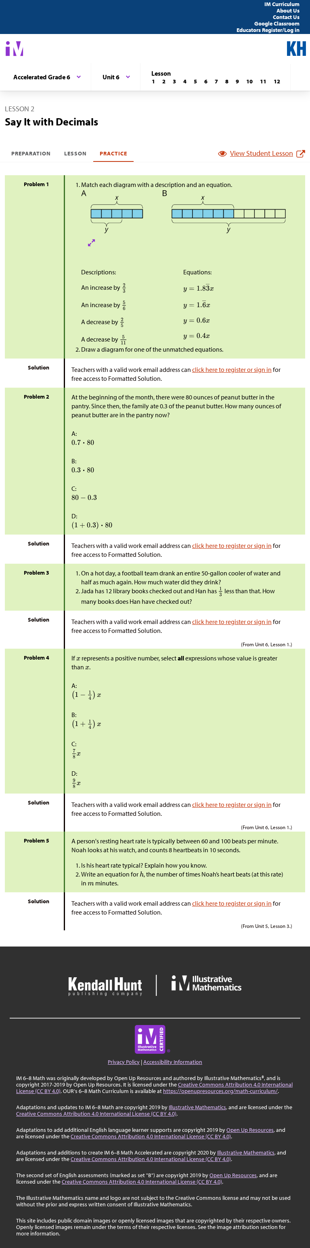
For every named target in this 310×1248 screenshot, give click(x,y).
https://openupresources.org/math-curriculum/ (220, 1091)
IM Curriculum (282, 4)
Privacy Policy (124, 1061)
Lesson (75, 153)
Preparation (31, 153)
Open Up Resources (250, 1129)
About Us (288, 10)
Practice (113, 153)
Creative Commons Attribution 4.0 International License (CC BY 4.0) (96, 1113)
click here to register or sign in (232, 369)
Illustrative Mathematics (197, 1107)
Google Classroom (277, 23)
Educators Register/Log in (268, 30)
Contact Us (286, 17)
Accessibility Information (172, 1061)
